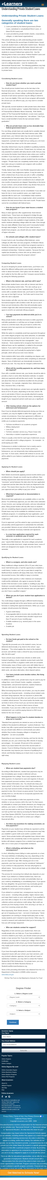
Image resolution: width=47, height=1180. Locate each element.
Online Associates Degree (9, 1070)
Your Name (5, 1033)
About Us (4, 1083)
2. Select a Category (23, 1002)
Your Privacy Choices (32, 1116)
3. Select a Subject (23, 1010)
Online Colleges (6, 1063)
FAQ (3, 1090)
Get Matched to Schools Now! (23, 1172)
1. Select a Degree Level (23, 993)
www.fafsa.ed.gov (8, 974)
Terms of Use (18, 1116)
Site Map (4, 1088)
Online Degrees (6, 1059)
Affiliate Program (6, 1085)
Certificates (5, 1061)
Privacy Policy (10, 1111)
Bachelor (8, 1072)
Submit (23, 1050)
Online (4, 1072)
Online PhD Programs (8, 1076)
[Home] (12, 4)
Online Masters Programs (9, 1074)
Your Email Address (8, 1041)
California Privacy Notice (23, 1119)
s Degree (14, 1072)
